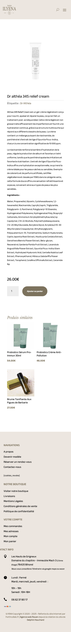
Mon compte (10, 536)
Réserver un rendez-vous (18, 461)
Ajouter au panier (35, 291)
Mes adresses (11, 531)
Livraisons (9, 496)
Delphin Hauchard (35, 620)
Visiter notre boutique (16, 491)
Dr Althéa (25, 103)
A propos (8, 451)
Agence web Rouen (29, 617)
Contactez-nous (12, 467)
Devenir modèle (12, 456)
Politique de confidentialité (19, 511)
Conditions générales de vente (20, 506)
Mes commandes (13, 526)
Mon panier (10, 541)
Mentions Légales (13, 501)
